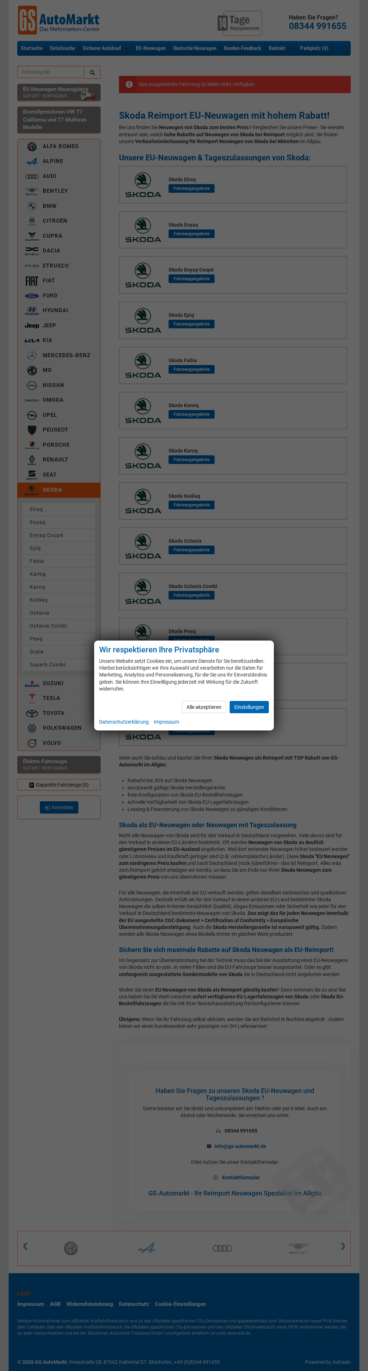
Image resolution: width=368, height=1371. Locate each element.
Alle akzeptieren (204, 707)
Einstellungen (249, 707)
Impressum (166, 722)
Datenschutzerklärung (124, 722)
